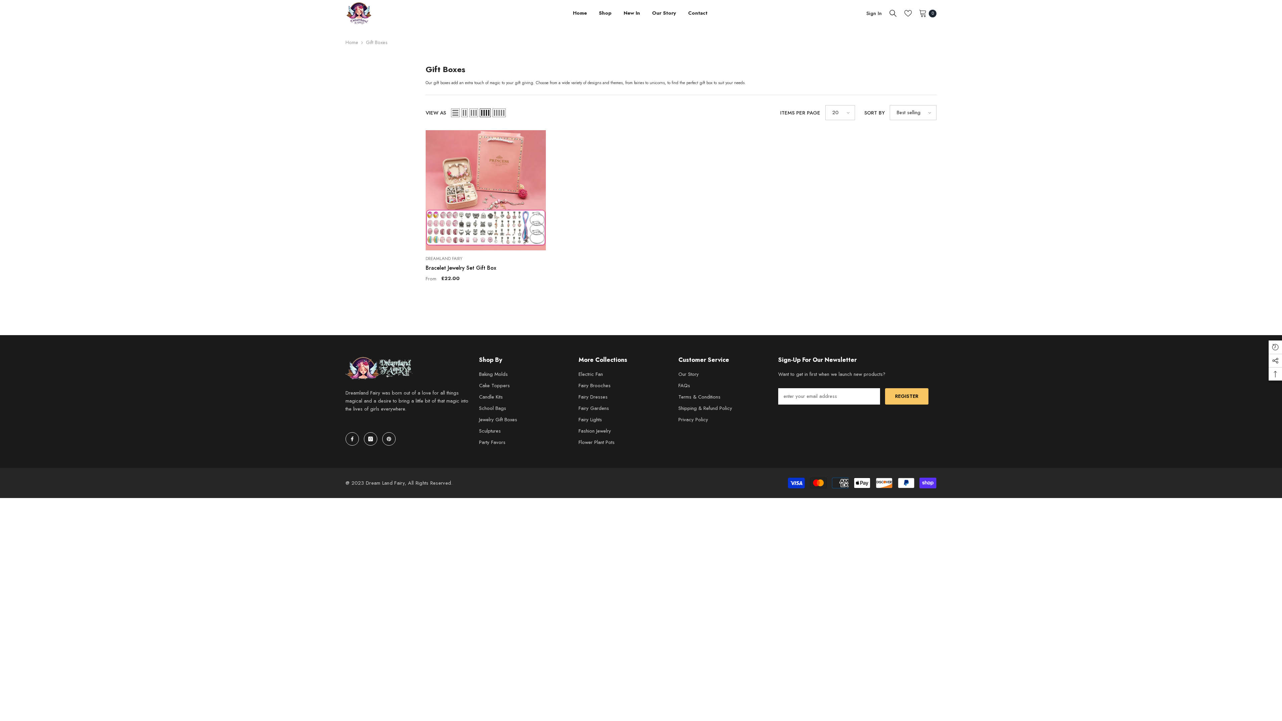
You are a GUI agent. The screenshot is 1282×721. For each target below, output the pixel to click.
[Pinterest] (389, 439)
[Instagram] (370, 439)
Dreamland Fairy (444, 258)
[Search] (893, 13)
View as (436, 112)
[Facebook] (352, 439)
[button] (455, 112)
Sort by (874, 112)
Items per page (800, 112)
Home (352, 42)
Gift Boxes (377, 42)
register (906, 396)
